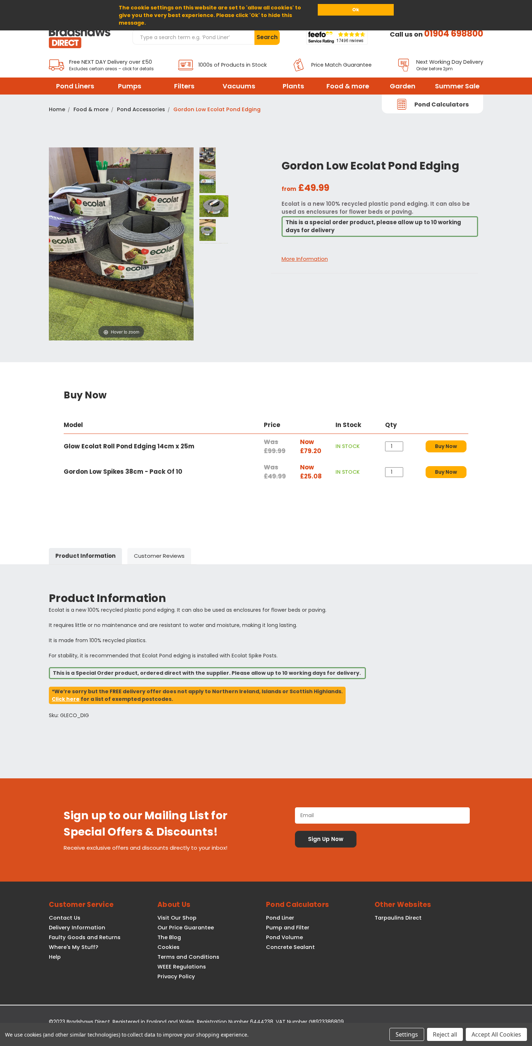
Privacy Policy (176, 976)
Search (267, 37)
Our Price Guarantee (185, 927)
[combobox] (193, 37)
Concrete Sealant (290, 947)
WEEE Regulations (181, 966)
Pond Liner (280, 917)
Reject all (445, 1034)
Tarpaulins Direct (398, 917)
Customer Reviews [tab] (159, 556)
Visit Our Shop (177, 917)
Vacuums (239, 86)
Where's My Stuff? (73, 947)
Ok (355, 9)
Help (55, 957)
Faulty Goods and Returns (85, 937)
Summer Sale (457, 86)
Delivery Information (77, 927)
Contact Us (64, 917)
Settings (407, 1034)
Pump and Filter (287, 927)
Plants (293, 86)
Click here (66, 699)
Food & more (347, 86)
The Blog (169, 937)
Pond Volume (284, 937)
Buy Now (446, 446)
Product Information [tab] (85, 556)
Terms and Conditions (188, 957)
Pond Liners (75, 86)
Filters (184, 86)
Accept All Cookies (496, 1034)
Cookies (168, 947)
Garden (402, 86)
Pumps (129, 86)
